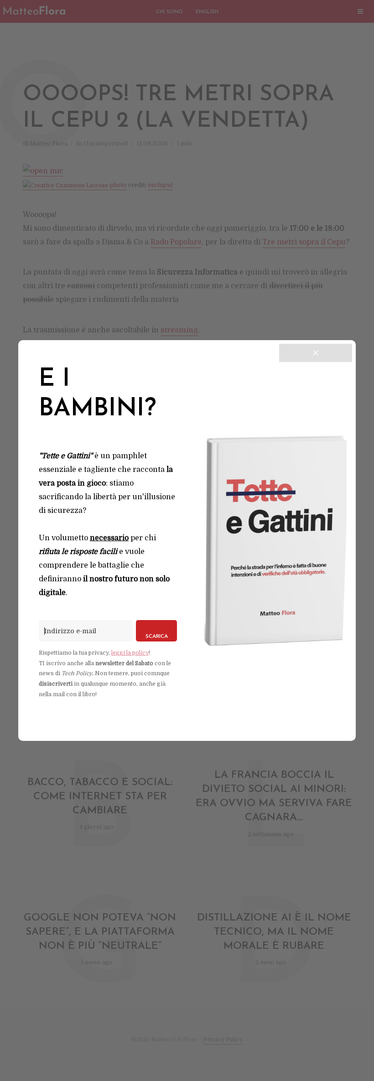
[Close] (315, 353)
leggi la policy (130, 653)
